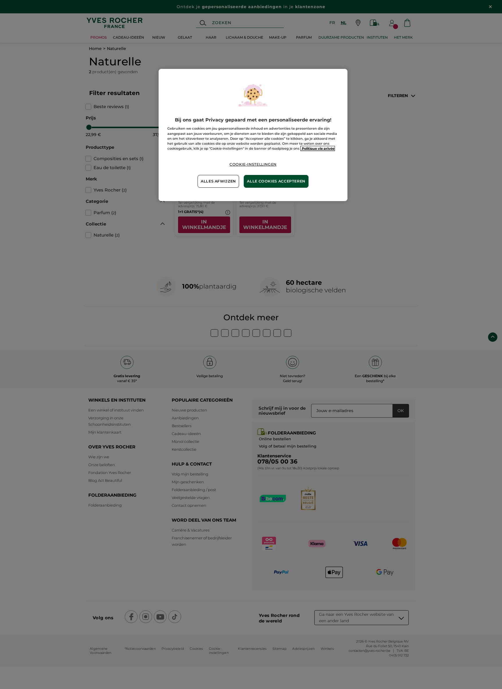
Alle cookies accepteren (276, 181)
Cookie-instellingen (253, 164)
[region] (253, 135)
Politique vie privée (317, 148)
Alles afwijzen (218, 181)
